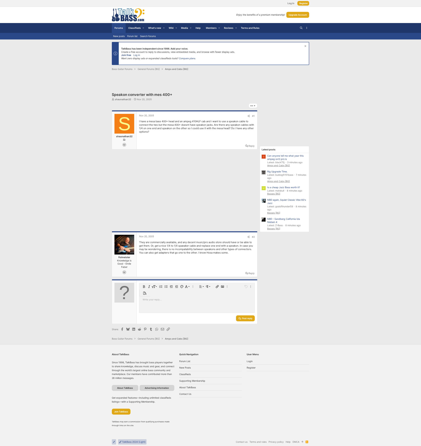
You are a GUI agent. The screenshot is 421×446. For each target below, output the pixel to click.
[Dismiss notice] (305, 46)
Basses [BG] (273, 193)
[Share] (248, 116)
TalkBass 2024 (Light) (133, 441)
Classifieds (185, 374)
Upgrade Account (298, 14)
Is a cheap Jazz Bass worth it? (283, 187)
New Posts (185, 367)
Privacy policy (276, 441)
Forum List (184, 361)
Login (250, 361)
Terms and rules (258, 441)
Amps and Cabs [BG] (278, 165)
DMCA (296, 441)
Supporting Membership (192, 380)
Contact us (185, 394)
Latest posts (268, 149)
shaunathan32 (123, 99)
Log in (136, 55)
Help (288, 441)
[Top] (302, 442)
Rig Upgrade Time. (277, 171)
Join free (126, 55)
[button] (143, 28)
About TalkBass (187, 387)
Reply (251, 145)
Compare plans (187, 58)
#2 (253, 236)
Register (251, 367)
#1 (253, 116)
